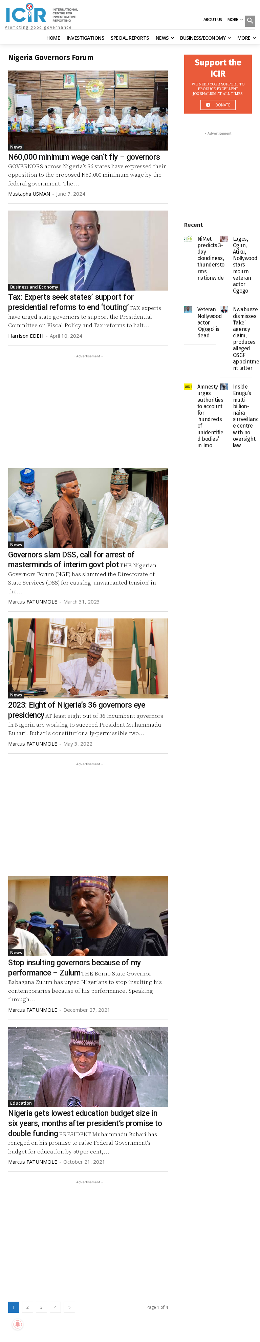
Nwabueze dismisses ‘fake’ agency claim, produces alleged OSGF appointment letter (246, 338)
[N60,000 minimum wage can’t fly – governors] (88, 111)
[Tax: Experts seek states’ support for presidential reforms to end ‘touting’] (88, 251)
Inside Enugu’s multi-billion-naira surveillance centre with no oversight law (246, 416)
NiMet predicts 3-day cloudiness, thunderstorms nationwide (210, 258)
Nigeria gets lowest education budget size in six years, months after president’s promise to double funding (85, 1123)
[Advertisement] (88, 407)
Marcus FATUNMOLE (32, 601)
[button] (250, 22)
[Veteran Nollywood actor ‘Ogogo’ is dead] (188, 309)
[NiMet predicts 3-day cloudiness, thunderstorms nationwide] (188, 239)
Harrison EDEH (26, 335)
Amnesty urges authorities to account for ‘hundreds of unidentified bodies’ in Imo (210, 416)
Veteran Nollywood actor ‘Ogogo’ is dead (209, 322)
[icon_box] (218, 82)
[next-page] (69, 1307)
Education (21, 1103)
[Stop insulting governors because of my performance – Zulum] (88, 916)
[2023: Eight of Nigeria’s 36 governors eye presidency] (88, 658)
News (16, 147)
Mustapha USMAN (29, 193)
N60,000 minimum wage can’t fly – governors (84, 157)
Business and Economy (34, 287)
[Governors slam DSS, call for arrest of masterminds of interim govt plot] (88, 508)
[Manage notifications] (17, 1324)
